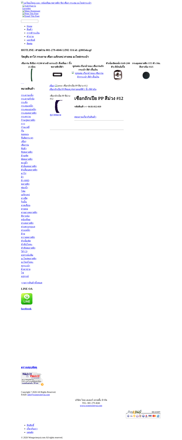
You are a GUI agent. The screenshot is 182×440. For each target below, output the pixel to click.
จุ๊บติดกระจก (27, 138)
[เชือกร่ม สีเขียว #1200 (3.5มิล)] (31, 80)
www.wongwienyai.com (91, 405)
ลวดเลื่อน (25, 205)
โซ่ (22, 273)
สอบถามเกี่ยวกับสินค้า (85, 117)
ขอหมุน (25, 134)
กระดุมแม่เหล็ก (28, 109)
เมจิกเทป (25, 194)
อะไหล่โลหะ (27, 262)
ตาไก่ (23, 173)
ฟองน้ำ (24, 187)
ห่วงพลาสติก (27, 223)
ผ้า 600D (25, 180)
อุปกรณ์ (25, 276)
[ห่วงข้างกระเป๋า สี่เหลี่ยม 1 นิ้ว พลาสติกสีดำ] (57, 80)
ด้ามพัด (24, 155)
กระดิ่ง (24, 102)
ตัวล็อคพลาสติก (29, 166)
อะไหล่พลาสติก (28, 258)
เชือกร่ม (25, 145)
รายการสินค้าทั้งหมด (31, 282)
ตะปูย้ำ (24, 162)
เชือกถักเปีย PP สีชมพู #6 (61, 89)
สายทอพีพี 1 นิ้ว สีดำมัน (84, 89)
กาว (23, 123)
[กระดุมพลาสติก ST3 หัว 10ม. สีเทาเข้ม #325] (146, 80)
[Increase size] (21, 82)
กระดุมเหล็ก (27, 106)
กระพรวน (26, 116)
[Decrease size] (23, 82)
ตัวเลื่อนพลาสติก (29, 170)
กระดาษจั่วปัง (27, 99)
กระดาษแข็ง (27, 95)
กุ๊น (22, 131)
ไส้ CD (24, 251)
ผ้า (22, 177)
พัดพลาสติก (27, 159)
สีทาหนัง (25, 216)
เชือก (23, 141)
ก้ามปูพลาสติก (28, 120)
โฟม (23, 191)
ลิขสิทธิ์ (30, 425)
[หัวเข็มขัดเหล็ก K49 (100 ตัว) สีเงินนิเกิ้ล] (118, 80)
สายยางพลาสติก (29, 212)
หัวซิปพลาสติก (28, 248)
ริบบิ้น (24, 202)
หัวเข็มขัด (26, 241)
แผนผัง (30, 432)
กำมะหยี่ (25, 127)
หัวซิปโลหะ (26, 244)
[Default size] (22, 82)
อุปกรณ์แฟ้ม (27, 255)
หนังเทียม (25, 219)
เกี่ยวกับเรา (32, 429)
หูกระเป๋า (25, 265)
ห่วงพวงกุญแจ (28, 226)
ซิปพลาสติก (27, 152)
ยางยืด (24, 198)
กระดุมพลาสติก (29, 113)
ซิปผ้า (24, 148)
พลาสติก (25, 184)
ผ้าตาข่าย (25, 269)
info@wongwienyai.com (38, 394)
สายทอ (24, 209)
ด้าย (23, 233)
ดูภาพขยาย (55, 114)
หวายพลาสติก (28, 237)
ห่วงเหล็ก (25, 230)
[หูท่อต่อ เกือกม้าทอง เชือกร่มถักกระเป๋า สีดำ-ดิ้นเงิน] (88, 77)
